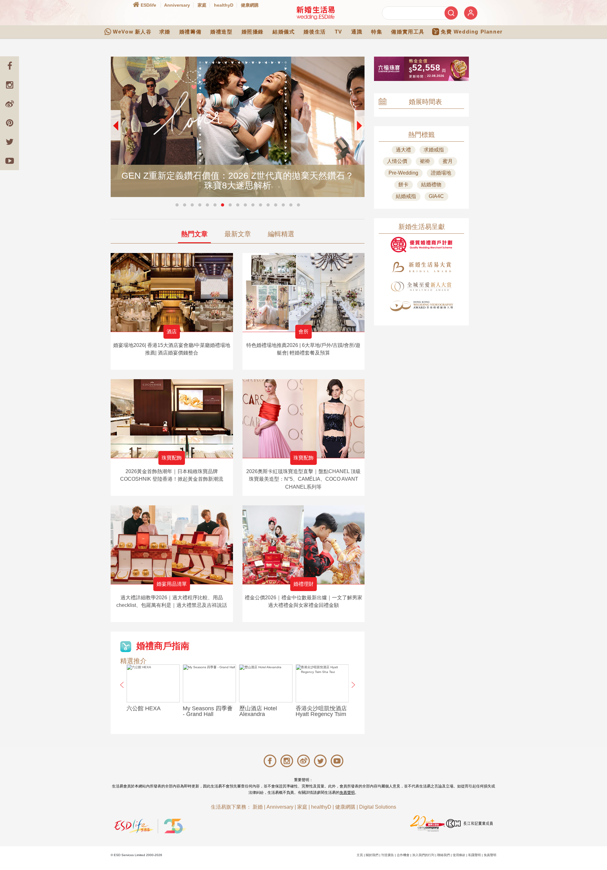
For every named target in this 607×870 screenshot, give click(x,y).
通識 (356, 31)
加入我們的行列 (423, 855)
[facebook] (9, 65)
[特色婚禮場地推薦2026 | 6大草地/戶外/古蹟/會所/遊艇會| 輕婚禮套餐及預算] (303, 292)
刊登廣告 (387, 855)
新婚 (258, 807)
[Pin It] (9, 122)
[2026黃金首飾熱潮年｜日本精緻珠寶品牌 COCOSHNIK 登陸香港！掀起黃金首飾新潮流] (172, 418)
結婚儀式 (284, 31)
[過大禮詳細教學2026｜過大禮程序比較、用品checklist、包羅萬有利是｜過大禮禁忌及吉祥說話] (172, 544)
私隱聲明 (474, 855)
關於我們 (372, 855)
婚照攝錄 (253, 31)
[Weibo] (9, 103)
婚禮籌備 (190, 31)
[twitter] (9, 141)
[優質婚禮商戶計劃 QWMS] (421, 244)
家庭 (202, 5)
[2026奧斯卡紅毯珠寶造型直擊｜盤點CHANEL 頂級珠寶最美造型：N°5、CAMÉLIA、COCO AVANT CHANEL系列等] (303, 418)
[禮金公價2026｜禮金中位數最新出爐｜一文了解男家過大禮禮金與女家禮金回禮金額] (303, 544)
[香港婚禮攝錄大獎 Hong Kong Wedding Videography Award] (421, 306)
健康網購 (250, 5)
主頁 (360, 855)
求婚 (164, 31)
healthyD (223, 5)
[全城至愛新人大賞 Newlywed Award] (421, 286)
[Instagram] (9, 84)
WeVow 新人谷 (132, 31)
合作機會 (403, 855)
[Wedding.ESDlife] (315, 13)
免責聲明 (347, 792)
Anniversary (177, 5)
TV (338, 31)
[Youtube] (9, 160)
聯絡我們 (443, 855)
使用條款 (459, 855)
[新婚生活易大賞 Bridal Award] (421, 267)
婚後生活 (315, 31)
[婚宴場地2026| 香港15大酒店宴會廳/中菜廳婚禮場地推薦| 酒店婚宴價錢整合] (172, 292)
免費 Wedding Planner (472, 31)
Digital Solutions (377, 807)
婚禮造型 (221, 31)
